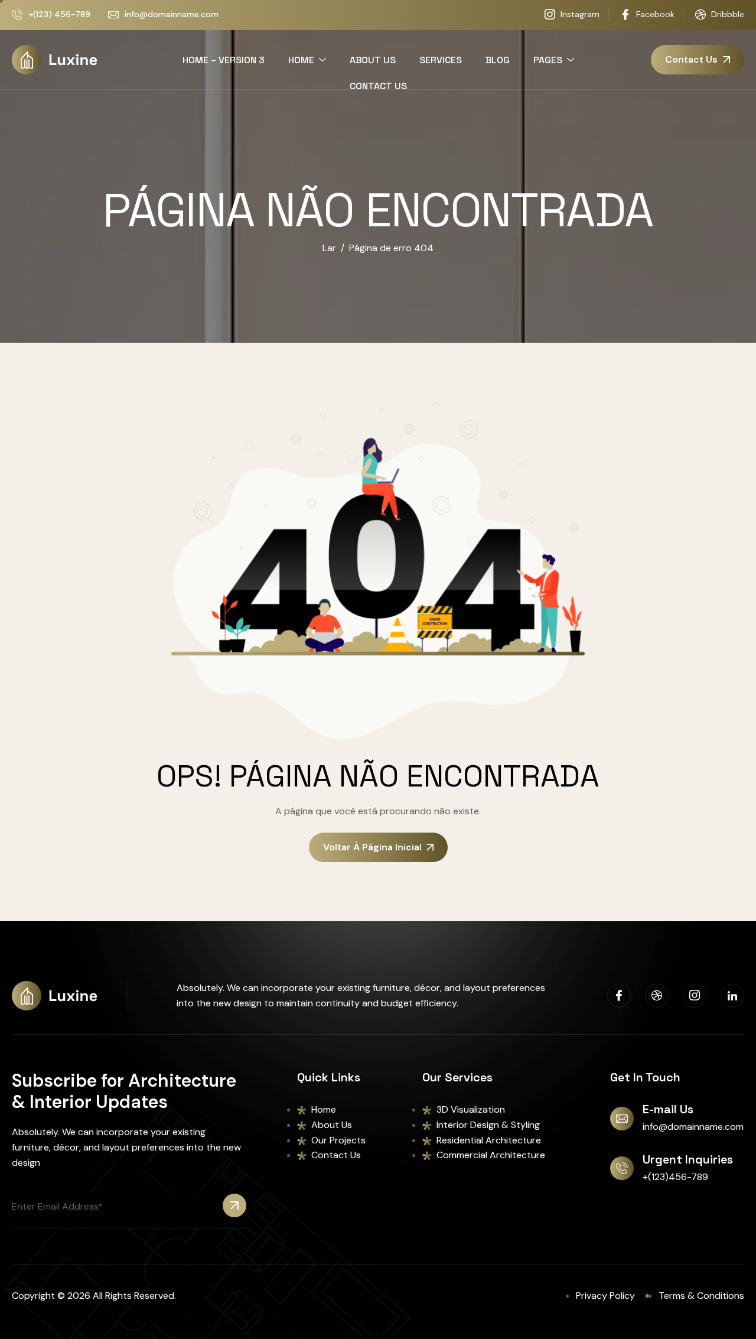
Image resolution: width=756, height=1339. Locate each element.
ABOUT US (373, 60)
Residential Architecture (488, 1140)
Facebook (654, 14)
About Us (331, 1125)
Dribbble (726, 14)
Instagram (578, 14)
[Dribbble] (657, 996)
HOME (301, 60)
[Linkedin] (732, 996)
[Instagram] (694, 996)
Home (323, 1109)
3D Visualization (470, 1109)
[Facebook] (619, 996)
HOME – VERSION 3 (224, 60)
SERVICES (440, 60)
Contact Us (336, 1155)
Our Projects (338, 1140)
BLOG (497, 60)
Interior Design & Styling (488, 1125)
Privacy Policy (605, 1295)
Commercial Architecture (490, 1155)
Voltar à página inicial (372, 847)
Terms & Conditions (701, 1295)
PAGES (547, 60)
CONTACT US (378, 86)
